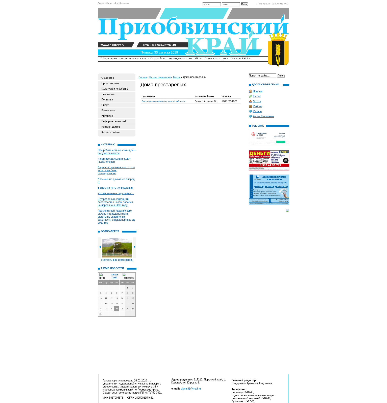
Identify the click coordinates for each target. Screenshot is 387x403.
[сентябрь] (128, 276)
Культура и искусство (114, 88)
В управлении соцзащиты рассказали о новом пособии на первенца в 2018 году (115, 202)
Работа (257, 106)
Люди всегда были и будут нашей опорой (114, 160)
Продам (257, 91)
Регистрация (264, 4)
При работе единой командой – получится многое (117, 152)
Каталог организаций (160, 77)
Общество (107, 77)
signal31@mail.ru (191, 388)
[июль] (103, 276)
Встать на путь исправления (115, 187)
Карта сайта (112, 3)
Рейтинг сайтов (110, 126)
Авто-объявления (263, 116)
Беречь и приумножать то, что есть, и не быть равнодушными (116, 170)
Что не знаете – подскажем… (116, 193)
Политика (107, 99)
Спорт (105, 104)
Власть (176, 77)
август (114, 274)
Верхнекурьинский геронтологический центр (163, 101)
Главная (101, 3)
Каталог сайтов (110, 132)
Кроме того (108, 110)
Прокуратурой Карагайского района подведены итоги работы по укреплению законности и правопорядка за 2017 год (116, 216)
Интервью (107, 115)
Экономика (107, 94)
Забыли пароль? (280, 4)
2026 (114, 277)
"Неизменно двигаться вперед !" (116, 181)
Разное (257, 111)
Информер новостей (113, 121)
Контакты (124, 3)
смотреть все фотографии (117, 259)
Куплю (257, 96)
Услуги (257, 101)
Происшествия (110, 83)
